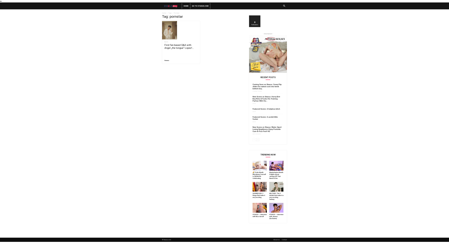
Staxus (166, 60)
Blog (166, 42)
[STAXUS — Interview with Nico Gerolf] (260, 208)
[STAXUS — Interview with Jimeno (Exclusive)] (276, 208)
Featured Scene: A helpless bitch (266, 109)
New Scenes (257, 134)
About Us (276, 240)
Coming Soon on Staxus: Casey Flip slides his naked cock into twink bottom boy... (267, 86)
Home (186, 6)
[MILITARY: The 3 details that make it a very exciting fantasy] (276, 187)
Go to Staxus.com (200, 6)
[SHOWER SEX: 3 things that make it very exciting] (260, 187)
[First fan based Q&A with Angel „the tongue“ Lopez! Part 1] (181, 30)
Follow (255, 16)
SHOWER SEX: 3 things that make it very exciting (259, 195)
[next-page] (257, 139)
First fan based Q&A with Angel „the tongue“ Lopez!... (179, 46)
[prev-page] (254, 139)
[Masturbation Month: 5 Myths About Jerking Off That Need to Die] (276, 166)
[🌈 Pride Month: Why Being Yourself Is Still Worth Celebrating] (260, 166)
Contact (284, 240)
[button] (284, 6)
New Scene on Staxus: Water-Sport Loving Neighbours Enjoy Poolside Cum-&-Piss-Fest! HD (267, 129)
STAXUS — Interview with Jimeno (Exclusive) (276, 216)
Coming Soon (257, 91)
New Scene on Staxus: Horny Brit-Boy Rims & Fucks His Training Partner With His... (267, 99)
